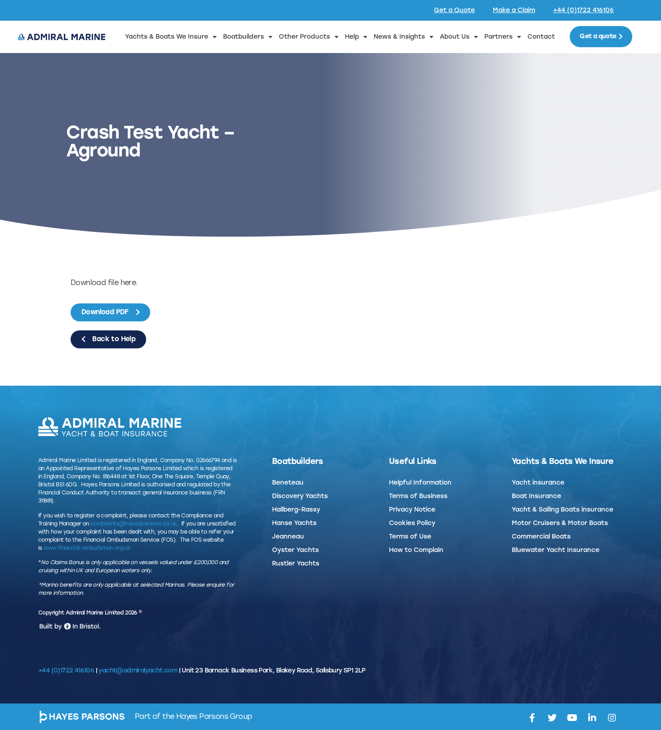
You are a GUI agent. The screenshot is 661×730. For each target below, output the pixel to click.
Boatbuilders (243, 36)
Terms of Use (410, 536)
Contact (541, 36)
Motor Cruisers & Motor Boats (560, 523)
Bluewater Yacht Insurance (555, 550)
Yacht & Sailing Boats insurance (562, 509)
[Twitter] (552, 718)
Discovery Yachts (300, 496)
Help (352, 36)
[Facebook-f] (532, 718)
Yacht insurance (538, 482)
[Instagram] (612, 718)
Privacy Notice (412, 509)
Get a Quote (454, 10)
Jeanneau (288, 536)
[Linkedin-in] (592, 718)
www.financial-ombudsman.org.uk (87, 548)
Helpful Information (420, 482)
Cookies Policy (412, 523)
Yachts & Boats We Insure (166, 36)
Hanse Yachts (294, 523)
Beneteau (288, 482)
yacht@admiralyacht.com (137, 670)
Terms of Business (418, 496)
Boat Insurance (536, 496)
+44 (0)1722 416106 (583, 10)
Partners (498, 36)
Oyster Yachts (295, 550)
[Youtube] (572, 718)
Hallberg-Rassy (296, 509)
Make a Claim (514, 10)
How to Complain (416, 550)
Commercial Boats (541, 536)
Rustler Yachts (295, 563)
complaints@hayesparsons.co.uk (133, 524)
